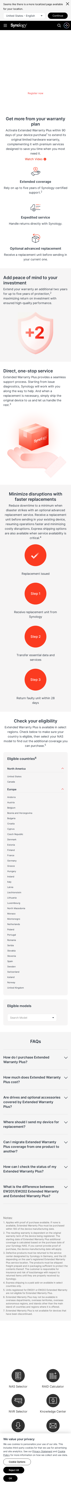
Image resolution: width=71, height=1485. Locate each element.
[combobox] (24, 16)
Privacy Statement (42, 1451)
